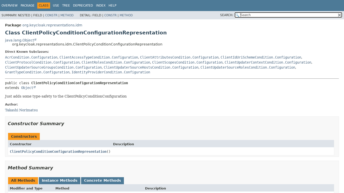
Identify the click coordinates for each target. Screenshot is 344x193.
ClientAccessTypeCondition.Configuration (98, 57)
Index (101, 5)
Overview (10, 5)
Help (112, 5)
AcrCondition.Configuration (31, 57)
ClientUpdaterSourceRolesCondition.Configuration (247, 67)
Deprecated (83, 5)
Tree (66, 5)
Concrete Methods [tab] (102, 180)
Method (67, 15)
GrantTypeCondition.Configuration (37, 72)
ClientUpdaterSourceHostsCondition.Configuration (151, 67)
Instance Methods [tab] (59, 180)
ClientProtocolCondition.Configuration (42, 62)
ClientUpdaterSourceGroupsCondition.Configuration (53, 67)
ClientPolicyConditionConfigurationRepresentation (58, 152)
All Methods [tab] (23, 180)
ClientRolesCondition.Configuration (116, 62)
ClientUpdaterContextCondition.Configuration (268, 62)
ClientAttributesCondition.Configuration (179, 57)
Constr (51, 15)
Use (56, 5)
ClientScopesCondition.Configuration (187, 62)
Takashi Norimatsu (21, 110)
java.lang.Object (19, 40)
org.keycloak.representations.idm (52, 25)
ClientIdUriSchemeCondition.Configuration (261, 57)
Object (27, 88)
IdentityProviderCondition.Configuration (111, 72)
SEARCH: (226, 15)
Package (28, 5)
